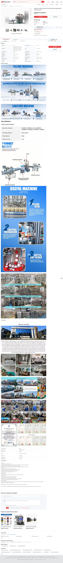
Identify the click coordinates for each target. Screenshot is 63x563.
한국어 (38, 557)
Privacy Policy (44, 559)
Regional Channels (41, 556)
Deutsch (30, 557)
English (11, 557)
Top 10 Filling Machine (46, 552)
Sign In (35, 35)
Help (46, 4)
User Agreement (36, 559)
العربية (36, 557)
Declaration (40, 559)
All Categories (4, 4)
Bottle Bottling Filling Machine (27, 552)
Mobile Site (50, 556)
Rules (61, 4)
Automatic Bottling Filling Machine (16, 552)
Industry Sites (37, 556)
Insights (53, 556)
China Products (15, 556)
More (1, 553)
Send (7, 507)
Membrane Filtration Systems (5, 536)
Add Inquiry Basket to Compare (17, 33)
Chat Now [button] (55, 16)
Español (14, 557)
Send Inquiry (41, 16)
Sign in (61, 2)
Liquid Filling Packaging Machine (6, 552)
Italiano (27, 557)
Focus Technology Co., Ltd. (26, 559)
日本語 (41, 557)
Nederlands (33, 557)
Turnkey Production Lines (35, 536)
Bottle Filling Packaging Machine (37, 552)
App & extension (52, 4)
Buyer (42, 4)
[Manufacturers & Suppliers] (5, 2)
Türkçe (48, 557)
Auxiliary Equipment (49, 536)
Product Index (46, 556)
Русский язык (23, 557)
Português (17, 557)
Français (20, 557)
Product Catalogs (13, 534)
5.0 (51, 40)
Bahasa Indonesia (55, 557)
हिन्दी (43, 557)
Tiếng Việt (51, 557)
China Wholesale (28, 556)
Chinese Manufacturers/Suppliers (21, 556)
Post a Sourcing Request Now (24, 507)
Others (2, 537)
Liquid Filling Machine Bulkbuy (55, 552)
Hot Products (10, 556)
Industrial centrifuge (19, 536)
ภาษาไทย (45, 557)
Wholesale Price (33, 556)
